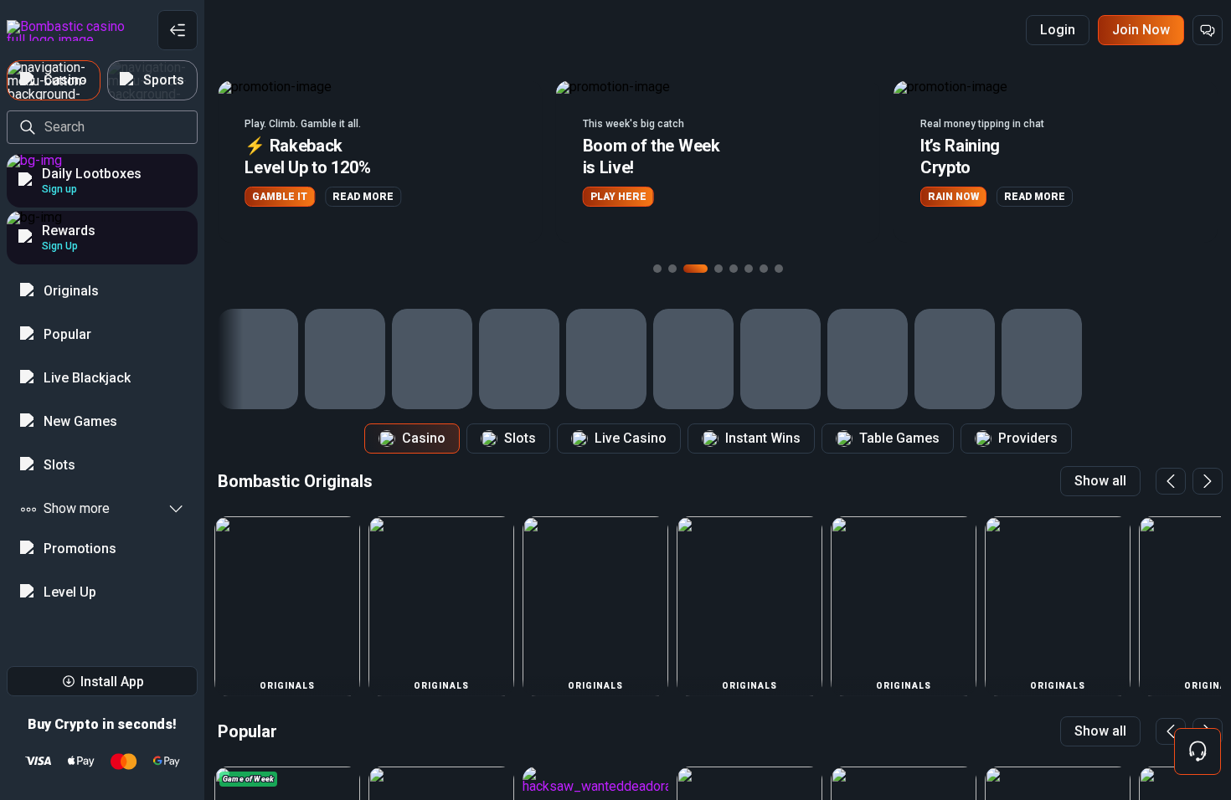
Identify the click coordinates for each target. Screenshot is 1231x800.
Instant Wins (763, 438)
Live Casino (631, 438)
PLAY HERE (608, 197)
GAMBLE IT (269, 197)
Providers (1028, 438)
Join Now (1141, 30)
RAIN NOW (943, 197)
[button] (370, 161)
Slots (520, 438)
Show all (1100, 481)
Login (1057, 30)
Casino (424, 438)
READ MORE (353, 197)
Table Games (899, 438)
